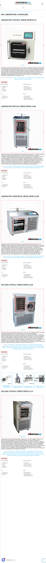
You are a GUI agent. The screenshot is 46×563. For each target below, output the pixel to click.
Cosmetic (4, 87)
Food (3, 88)
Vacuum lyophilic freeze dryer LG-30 (17, 285)
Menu (42, 3)
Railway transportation (28, 98)
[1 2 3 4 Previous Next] (22, 45)
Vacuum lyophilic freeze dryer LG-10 (17, 391)
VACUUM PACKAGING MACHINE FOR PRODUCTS (32, 167)
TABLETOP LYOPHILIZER (38, 347)
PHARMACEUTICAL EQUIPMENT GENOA (35, 454)
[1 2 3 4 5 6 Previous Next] (22, 416)
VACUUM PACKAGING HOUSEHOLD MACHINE (23, 349)
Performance (26, 86)
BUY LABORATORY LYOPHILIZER (33, 77)
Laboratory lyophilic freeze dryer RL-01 (18, 20)
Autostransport (27, 97)
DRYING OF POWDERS (21, 452)
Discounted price (6, 97)
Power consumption (27, 87)
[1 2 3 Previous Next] (22, 131)
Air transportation (27, 96)
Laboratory (4, 89)
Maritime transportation (28, 99)
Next (43, 45)
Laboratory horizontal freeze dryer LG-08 (20, 196)
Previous (1, 45)
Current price (5, 96)
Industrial (4, 179)
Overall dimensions (27, 88)
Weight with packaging (28, 89)
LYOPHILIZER (29, 11)
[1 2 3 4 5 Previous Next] (22, 310)
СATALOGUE (4, 11)
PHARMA (23, 11)
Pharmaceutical (5, 86)
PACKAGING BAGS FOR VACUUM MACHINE (15, 454)
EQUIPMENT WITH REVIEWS (14, 11)
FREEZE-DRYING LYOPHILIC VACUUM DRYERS (25, 346)
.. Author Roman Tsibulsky (18, 77)
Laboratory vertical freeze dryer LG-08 (18, 106)
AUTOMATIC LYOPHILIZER (34, 344)
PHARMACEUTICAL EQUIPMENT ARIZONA (22, 347)
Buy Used (4, 98)
